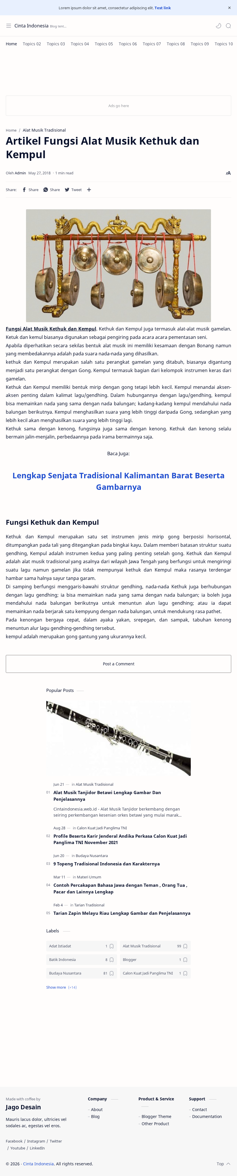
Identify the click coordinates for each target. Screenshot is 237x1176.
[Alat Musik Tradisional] (94, 784)
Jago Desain (132, 1163)
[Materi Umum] (89, 877)
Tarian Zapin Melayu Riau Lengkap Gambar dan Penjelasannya (121, 913)
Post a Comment (118, 664)
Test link (163, 7)
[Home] (11, 44)
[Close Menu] (229, 7)
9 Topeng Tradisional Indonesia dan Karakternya (106, 864)
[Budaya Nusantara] (92, 855)
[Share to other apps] (89, 189)
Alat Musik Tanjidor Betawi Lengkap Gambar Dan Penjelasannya (107, 795)
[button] (218, 25)
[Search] (228, 25)
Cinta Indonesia (31, 26)
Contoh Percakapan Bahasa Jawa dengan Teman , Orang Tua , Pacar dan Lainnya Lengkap (120, 888)
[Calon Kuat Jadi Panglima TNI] (102, 827)
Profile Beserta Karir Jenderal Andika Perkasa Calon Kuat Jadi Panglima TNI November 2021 (120, 839)
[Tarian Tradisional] (89, 905)
